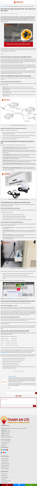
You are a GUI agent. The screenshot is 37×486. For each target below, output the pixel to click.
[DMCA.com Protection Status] (1, 449)
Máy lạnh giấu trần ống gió (6, 480)
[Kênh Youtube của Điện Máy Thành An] (4, 452)
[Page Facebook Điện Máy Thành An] (2, 452)
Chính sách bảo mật (4, 458)
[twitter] (6, 452)
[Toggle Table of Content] (6, 54)
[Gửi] (36, 393)
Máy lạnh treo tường (4, 477)
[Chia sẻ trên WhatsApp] (14, 371)
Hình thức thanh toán (5, 465)
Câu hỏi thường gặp (4, 468)
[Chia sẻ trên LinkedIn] (23, 371)
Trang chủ (2, 6)
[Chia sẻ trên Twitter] (17, 371)
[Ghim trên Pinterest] (21, 371)
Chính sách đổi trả (4, 461)
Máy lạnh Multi (4, 475)
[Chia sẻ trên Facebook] (16, 371)
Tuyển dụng (3, 445)
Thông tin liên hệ (4, 443)
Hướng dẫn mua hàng (5, 467)
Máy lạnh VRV (3, 479)
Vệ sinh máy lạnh (4, 482)
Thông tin (6, 6)
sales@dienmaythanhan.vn (8, 437)
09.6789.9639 (6, 433)
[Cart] (35, 2)
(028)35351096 (7, 435)
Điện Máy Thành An (15, 13)
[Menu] (1, 2)
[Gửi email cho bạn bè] (19, 371)
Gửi (34, 405)
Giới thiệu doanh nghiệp (5, 442)
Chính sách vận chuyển (5, 463)
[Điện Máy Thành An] (18, 2)
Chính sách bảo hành (5, 460)
